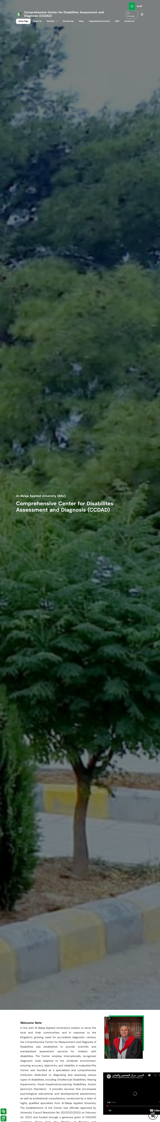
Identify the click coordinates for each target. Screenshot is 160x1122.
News (81, 21)
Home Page (23, 21)
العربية (139, 6)
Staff (117, 21)
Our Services (68, 21)
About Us (37, 21)
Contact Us (129, 21)
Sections (50, 21)
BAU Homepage (131, 15)
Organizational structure (99, 21)
